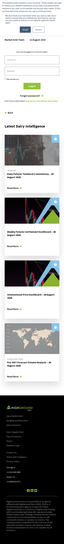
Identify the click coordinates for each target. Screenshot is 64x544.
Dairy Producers (14, 436)
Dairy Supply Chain (15, 432)
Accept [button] (25, 29)
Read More (12, 188)
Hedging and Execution (17, 420)
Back (10, 112)
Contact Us (12, 452)
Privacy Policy (13, 461)
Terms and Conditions (17, 457)
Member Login (13, 445)
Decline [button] (38, 29)
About (9, 441)
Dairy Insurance (14, 425)
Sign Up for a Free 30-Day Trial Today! (42, 101)
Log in (32, 86)
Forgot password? (30, 95)
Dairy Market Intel (15, 416)
